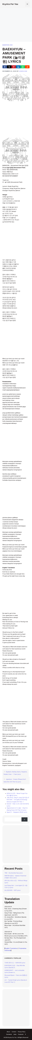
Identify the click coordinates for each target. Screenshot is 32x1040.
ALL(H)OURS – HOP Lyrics (13, 890)
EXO (11, 45)
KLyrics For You (10, 4)
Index (15, 1034)
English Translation (11, 948)
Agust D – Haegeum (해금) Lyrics (17, 812)
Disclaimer (9, 1034)
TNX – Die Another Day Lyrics (14, 873)
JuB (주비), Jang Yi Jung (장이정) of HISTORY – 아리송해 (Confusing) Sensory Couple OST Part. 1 (18, 800)
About (8, 1031)
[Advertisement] (16, 25)
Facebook (20, 1034)
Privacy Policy (21, 1031)
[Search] (24, 819)
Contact (14, 1031)
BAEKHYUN (5, 45)
